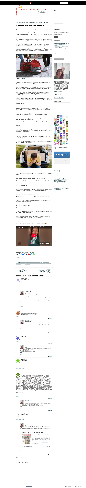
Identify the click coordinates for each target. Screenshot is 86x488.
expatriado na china (19, 263)
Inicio (54, 7)
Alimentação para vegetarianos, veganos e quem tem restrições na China (44, 271)
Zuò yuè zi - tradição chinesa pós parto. (60, 178)
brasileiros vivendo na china (35, 262)
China (17, 22)
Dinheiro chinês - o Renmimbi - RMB (59, 182)
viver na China (44, 22)
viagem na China (43, 263)
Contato (55, 10)
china (41, 262)
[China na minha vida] (34, 9)
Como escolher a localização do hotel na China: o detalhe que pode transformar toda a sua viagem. (61, 44)
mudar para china (26, 263)
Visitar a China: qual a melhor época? (60, 181)
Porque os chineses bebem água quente (23, 270)
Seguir (56, 37)
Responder (50, 288)
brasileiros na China (27, 262)
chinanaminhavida (46, 262)
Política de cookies (29, 486)
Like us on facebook (57, 101)
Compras (21, 22)
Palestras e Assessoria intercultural (32, 22)
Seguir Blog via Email (57, 29)
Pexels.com (24, 78)
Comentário (46, 470)
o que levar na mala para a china (34, 263)
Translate (61, 60)
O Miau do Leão (23, 413)
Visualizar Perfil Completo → (58, 91)
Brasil (23, 262)
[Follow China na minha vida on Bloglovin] (59, 98)
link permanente (27, 264)
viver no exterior (18, 264)
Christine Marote (27, 320)
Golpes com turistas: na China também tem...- (61, 179)
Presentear (64, 3)
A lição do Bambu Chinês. (58, 187)
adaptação (20, 262)
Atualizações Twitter (57, 107)
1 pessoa (22, 287)
